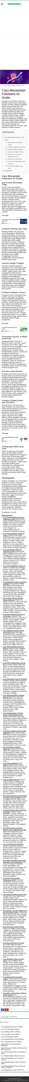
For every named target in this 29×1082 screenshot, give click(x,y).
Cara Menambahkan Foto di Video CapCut (12, 1059)
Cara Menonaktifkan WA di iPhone (12, 1039)
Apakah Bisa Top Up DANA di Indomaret (11, 1044)
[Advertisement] (14, 21)
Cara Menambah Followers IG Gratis (14, 138)
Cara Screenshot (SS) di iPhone (11, 1041)
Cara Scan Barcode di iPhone (10, 1034)
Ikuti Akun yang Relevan (15, 159)
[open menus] (2, 4)
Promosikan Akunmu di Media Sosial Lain (15, 155)
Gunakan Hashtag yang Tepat (16, 147)
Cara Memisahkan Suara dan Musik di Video (13, 1052)
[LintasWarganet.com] (14, 4)
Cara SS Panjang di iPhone (9, 1036)
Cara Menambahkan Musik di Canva (13, 1056)
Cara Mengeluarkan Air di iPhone (12, 1027)
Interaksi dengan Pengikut (15, 149)
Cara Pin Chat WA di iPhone (10, 1029)
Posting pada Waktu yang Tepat (15, 167)
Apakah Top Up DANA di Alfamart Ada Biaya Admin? (14, 1048)
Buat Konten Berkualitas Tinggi (15, 144)
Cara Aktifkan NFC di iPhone (10, 1032)
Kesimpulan (8, 171)
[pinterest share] (7, 1010)
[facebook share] (2, 1010)
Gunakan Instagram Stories (16, 152)
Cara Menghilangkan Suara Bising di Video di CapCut (13, 1066)
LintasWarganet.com (14, 1078)
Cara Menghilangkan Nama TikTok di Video (13, 1062)
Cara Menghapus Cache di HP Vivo (12, 1070)
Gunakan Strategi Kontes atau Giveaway (16, 162)
